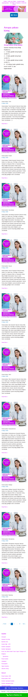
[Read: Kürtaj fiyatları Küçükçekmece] (14, 414)
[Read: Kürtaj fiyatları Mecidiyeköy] (14, 524)
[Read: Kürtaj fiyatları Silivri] (14, 359)
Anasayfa (3, 637)
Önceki (4, 623)
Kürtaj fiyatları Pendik (7, 155)
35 (19, 623)
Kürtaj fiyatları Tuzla (6, 101)
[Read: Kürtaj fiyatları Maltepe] (14, 470)
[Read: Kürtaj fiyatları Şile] (14, 305)
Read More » (5, 123)
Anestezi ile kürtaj (5, 639)
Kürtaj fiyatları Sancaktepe (8, 210)
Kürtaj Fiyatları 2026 (6, 676)
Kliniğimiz (3, 654)
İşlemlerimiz (5, 656)
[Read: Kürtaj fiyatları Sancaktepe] (14, 195)
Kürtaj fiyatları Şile (6, 320)
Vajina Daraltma (5, 666)
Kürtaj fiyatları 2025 (6, 678)
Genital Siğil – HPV (6, 644)
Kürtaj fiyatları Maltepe (7, 484)
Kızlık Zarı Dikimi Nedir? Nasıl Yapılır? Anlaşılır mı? (13, 651)
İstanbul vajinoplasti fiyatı (7, 683)
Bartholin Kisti (4, 641)
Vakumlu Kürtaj (5, 668)
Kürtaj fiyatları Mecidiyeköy (8, 539)
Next (24, 623)
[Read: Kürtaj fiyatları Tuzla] (14, 86)
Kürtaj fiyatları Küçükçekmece (9, 428)
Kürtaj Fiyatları (4, 658)
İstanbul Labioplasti (5, 646)
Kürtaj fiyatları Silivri (6, 374)
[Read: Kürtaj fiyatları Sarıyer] (14, 251)
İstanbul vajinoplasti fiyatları (7, 681)
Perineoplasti (4, 663)
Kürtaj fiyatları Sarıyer (7, 266)
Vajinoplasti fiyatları (5, 685)
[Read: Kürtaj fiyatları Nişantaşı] (14, 580)
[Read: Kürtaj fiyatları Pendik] (14, 141)
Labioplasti (3, 661)
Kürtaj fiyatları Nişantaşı (7, 595)
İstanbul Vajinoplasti (6, 649)
